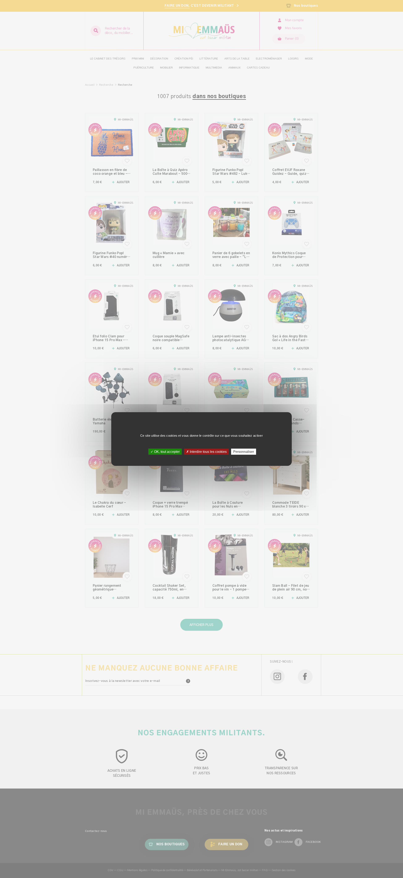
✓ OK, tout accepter (165, 451)
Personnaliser (243, 451)
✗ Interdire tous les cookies (206, 451)
